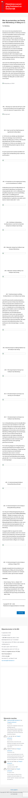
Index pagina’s (14, 789)
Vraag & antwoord (11, 722)
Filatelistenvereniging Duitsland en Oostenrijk (14, 6)
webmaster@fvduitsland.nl (14, 720)
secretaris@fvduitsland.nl (8, 660)
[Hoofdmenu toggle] (25, 6)
